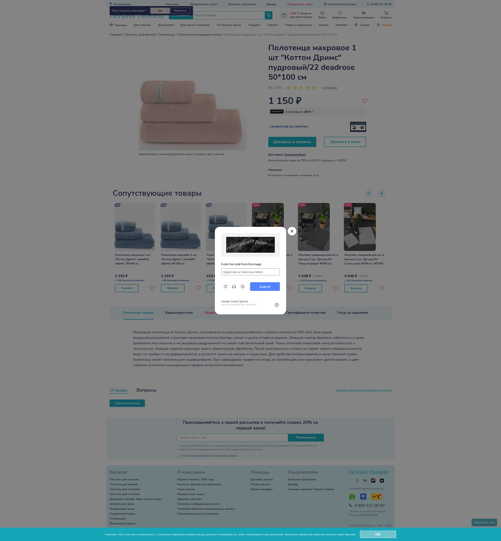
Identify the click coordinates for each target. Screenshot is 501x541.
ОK (377, 534)
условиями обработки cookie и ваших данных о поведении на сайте (201, 534)
